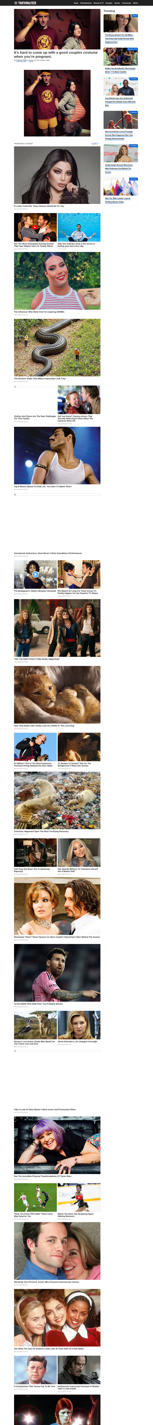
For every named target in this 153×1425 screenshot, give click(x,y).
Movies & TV (99, 3)
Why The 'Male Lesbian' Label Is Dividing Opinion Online (117, 200)
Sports (117, 3)
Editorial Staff (21, 60)
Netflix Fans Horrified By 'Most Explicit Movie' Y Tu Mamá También (120, 70)
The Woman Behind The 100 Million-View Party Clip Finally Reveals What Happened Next (119, 38)
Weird (135, 3)
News (76, 3)
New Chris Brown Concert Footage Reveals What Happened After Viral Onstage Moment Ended (119, 135)
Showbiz (109, 3)
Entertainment (86, 3)
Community (126, 3)
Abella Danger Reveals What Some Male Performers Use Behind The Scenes (119, 168)
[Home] (27, 3)
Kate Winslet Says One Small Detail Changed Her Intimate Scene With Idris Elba (120, 101)
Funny (31, 60)
